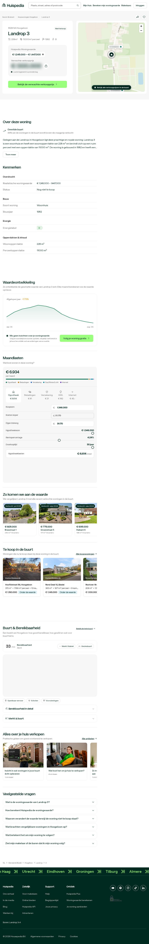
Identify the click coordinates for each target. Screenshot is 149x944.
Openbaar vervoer (15, 701)
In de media (8, 900)
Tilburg (119, 871)
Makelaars (126, 5)
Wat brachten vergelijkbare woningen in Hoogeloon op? (36, 826)
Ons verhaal (8, 894)
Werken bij (8, 913)
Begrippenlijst (51, 900)
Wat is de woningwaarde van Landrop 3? (27, 802)
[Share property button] (137, 17)
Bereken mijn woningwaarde (106, 5)
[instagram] (128, 888)
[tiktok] (136, 888)
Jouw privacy (51, 906)
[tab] (13, 395)
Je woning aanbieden (76, 906)
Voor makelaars (29, 894)
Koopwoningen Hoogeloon (28, 17)
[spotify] (120, 888)
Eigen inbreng (12, 423)
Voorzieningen (52, 701)
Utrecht (36, 871)
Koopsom (10, 407)
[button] (111, 54)
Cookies (74, 936)
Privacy (61, 936)
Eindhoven (63, 871)
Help (47, 894)
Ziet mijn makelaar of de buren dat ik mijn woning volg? (35, 843)
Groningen (93, 871)
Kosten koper (12, 415)
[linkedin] (143, 888)
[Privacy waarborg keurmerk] (116, 898)
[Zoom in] (141, 26)
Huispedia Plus (73, 894)
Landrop (45, 17)
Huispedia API (28, 906)
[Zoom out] (141, 30)
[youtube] (113, 888)
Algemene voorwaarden (42, 936)
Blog (5, 906)
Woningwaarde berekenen (79, 900)
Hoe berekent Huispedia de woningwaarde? (29, 810)
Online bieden (29, 900)
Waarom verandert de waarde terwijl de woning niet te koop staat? (41, 818)
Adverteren (27, 913)
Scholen (34, 701)
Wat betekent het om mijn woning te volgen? (29, 835)
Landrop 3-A (15, 922)
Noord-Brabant (8, 17)
